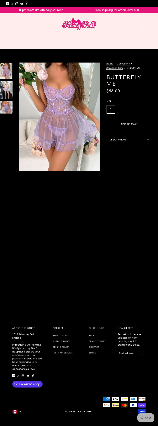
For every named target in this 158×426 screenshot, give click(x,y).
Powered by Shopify (79, 411)
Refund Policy (61, 347)
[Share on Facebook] (108, 152)
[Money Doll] (79, 25)
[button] (127, 152)
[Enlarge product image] (59, 117)
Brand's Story (97, 341)
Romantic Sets (114, 68)
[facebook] (7, 3)
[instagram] (17, 3)
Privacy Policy (61, 335)
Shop (91, 335)
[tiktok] (27, 3)
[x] (12, 3)
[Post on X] (112, 152)
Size (109, 101)
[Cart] (150, 25)
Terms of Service (63, 352)
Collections (123, 64)
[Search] (8, 25)
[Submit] (140, 353)
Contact (94, 347)
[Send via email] (122, 152)
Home (109, 64)
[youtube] (22, 3)
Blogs (92, 352)
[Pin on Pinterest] (117, 152)
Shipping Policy (62, 341)
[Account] (142, 25)
